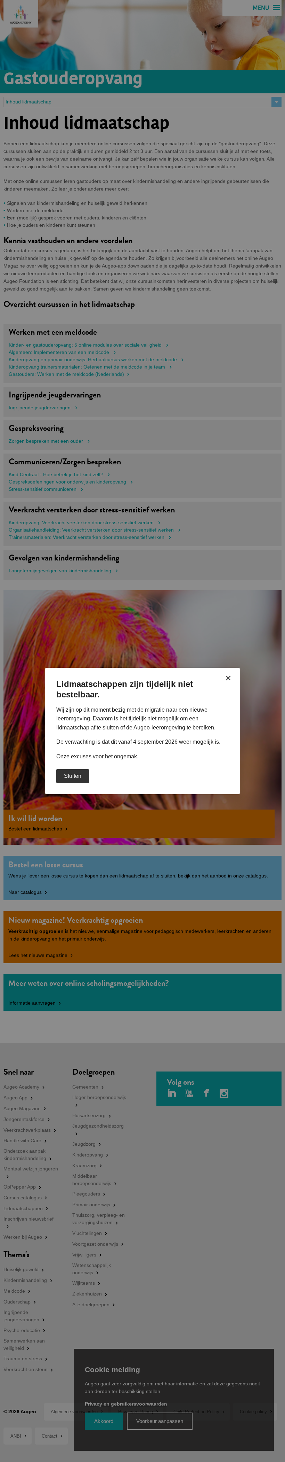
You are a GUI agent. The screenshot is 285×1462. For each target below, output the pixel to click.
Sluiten (72, 776)
